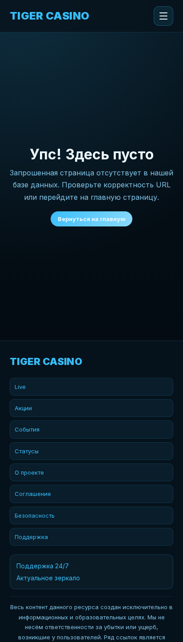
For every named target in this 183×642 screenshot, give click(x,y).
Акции (23, 408)
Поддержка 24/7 (42, 566)
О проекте (29, 472)
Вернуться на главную (91, 218)
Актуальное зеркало (48, 578)
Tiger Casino (50, 16)
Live (20, 386)
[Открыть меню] (163, 16)
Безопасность (35, 515)
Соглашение (33, 493)
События (27, 429)
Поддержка (31, 536)
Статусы (27, 451)
